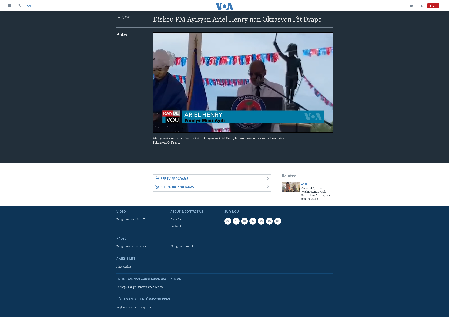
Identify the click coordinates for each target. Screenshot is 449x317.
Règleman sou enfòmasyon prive (135, 307)
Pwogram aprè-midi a (184, 246)
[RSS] (252, 221)
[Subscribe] (269, 221)
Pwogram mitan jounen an (132, 246)
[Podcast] (261, 221)
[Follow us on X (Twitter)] (236, 221)
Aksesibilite (123, 266)
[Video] (411, 6)
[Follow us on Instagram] (277, 221)
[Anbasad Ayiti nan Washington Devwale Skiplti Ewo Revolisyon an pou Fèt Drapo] (291, 187)
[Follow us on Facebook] (227, 221)
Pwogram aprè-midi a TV (131, 219)
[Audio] (422, 6)
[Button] (122, 35)
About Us (176, 219)
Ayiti (30, 6)
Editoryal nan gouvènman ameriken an (139, 287)
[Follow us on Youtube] (244, 221)
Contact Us (176, 226)
